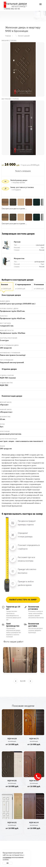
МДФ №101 (12, 823)
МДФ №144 (34, 823)
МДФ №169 (12, 739)
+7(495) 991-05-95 (12, 9)
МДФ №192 (12, 781)
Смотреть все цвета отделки (13, 208)
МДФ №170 (34, 739)
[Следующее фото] (30, 681)
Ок (7, 863)
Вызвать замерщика (23, 171)
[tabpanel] (12, 729)
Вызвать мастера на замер (23, 600)
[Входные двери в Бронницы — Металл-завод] (15, 5)
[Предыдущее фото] (15, 681)
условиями (7, 857)
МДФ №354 (34, 781)
